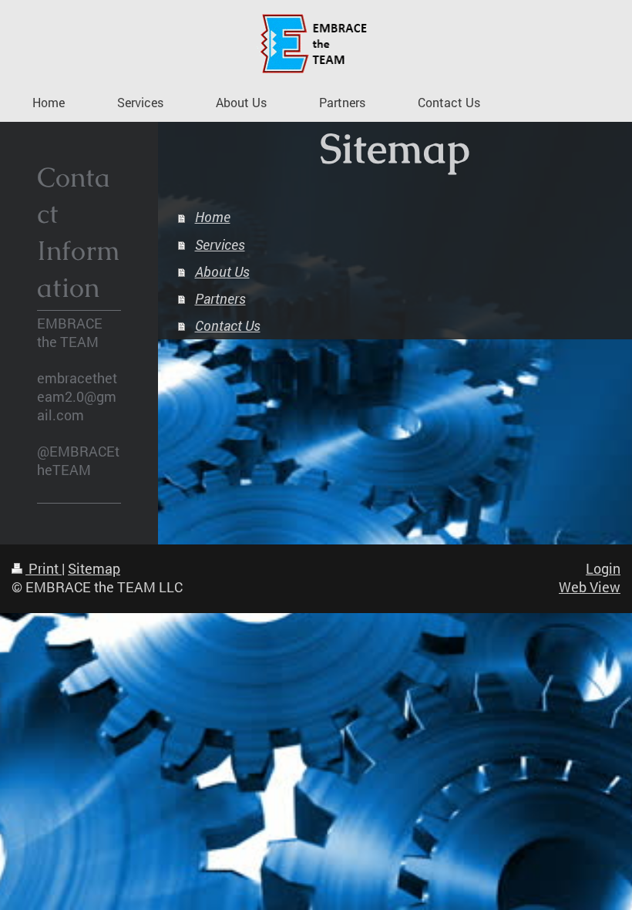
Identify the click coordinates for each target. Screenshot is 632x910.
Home (212, 217)
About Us (222, 272)
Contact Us (228, 326)
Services (220, 245)
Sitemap (94, 569)
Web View (589, 587)
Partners (220, 299)
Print (43, 569)
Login (603, 569)
